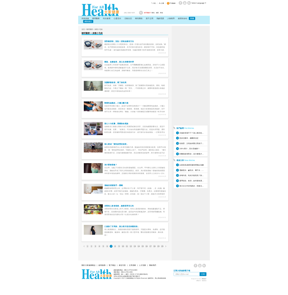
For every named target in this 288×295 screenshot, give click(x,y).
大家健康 (100, 10)
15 (143, 246)
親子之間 (149, 18)
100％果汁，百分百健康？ (189, 149)
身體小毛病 (98, 29)
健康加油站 (182, 18)
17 (150, 246)
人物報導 (171, 18)
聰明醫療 (96, 18)
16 (146, 246)
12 (131, 246)
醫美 (153, 13)
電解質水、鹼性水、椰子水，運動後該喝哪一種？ (198, 170)
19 (158, 246)
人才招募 (142, 265)
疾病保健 (85, 18)
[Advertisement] (191, 90)
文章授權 (132, 265)
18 (154, 246)
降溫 (161, 13)
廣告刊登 (122, 265)
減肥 (157, 13)
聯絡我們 (152, 265)
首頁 (83, 29)
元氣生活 (128, 18)
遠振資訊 (204, 280)
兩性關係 (139, 18)
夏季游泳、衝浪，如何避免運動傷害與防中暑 (196, 181)
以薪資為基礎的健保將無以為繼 (191, 165)
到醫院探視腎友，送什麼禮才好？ (192, 154)
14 (139, 246)
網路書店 (88, 21)
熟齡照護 (160, 18)
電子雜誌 (112, 265)
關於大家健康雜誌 (88, 265)
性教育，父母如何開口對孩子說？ (192, 143)
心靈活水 (117, 18)
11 (127, 246)
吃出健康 (106, 18)
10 (123, 246)
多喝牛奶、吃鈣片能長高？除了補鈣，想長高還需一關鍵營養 (202, 175)
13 (135, 246)
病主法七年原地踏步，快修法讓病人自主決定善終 (198, 186)
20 (162, 246)
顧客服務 (102, 265)
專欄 (192, 18)
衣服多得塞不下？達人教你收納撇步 (193, 133)
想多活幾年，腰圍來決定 (188, 138)
